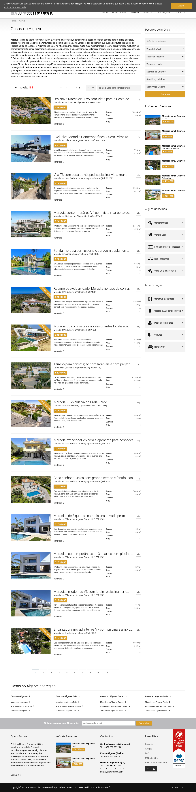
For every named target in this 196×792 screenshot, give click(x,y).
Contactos (180, 12)
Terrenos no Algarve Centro (111, 711)
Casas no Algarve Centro (112, 696)
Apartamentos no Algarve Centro (113, 707)
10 (106, 672)
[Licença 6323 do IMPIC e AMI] (179, 758)
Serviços (147, 12)
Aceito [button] (181, 5)
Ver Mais (58, 124)
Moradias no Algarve (19, 702)
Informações (163, 12)
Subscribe (144, 723)
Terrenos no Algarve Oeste (156, 711)
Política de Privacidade (156, 762)
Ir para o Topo (178, 787)
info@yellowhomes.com (111, 771)
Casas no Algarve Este (66, 696)
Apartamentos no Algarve (21, 707)
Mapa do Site (151, 758)
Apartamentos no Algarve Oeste (158, 707)
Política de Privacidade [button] (15, 7)
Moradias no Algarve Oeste (156, 702)
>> (93, 87)
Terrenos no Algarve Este (66, 711)
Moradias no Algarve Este (66, 702)
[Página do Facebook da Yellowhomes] (148, 768)
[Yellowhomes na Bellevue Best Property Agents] (179, 740)
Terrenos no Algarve (19, 711)
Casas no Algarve (19, 696)
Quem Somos (119, 12)
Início (105, 12)
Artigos (148, 748)
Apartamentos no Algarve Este (68, 707)
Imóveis (135, 12)
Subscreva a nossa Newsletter (61, 723)
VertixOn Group (102, 787)
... (115, 672)
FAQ (147, 753)
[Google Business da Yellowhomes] (154, 768)
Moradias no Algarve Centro (112, 702)
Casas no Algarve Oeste (156, 696)
